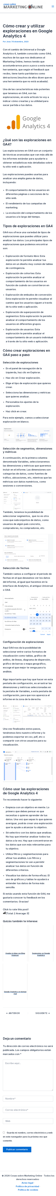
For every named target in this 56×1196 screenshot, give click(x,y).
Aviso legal (27, 1183)
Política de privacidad (27, 1186)
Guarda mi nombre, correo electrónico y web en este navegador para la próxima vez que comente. (28, 1136)
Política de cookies (28, 1190)
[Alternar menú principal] (53, 6)
